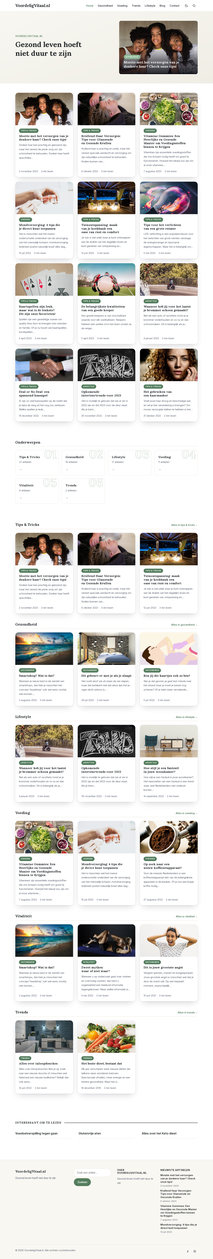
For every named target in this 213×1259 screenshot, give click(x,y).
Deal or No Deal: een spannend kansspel (34, 393)
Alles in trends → (188, 1012)
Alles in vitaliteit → (187, 916)
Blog (162, 5)
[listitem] (188, 1251)
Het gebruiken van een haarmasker (158, 393)
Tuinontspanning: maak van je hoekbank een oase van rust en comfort (100, 228)
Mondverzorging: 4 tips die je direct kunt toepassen (39, 226)
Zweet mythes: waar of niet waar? (95, 969)
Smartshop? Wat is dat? (36, 676)
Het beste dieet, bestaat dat (101, 1063)
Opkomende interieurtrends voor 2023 (101, 393)
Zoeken (82, 1182)
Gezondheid (105, 5)
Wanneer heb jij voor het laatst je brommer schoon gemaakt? (167, 308)
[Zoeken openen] (194, 5)
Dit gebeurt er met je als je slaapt (106, 676)
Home (89, 5)
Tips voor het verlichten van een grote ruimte (162, 226)
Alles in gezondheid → (184, 624)
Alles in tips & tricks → (184, 525)
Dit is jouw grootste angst (163, 967)
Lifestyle (150, 5)
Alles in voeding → (187, 813)
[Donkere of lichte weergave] (186, 5)
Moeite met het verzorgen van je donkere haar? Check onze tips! (151, 64)
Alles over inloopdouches (38, 1063)
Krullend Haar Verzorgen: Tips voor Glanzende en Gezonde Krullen (101, 139)
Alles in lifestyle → (187, 717)
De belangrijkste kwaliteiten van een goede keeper (103, 308)
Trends (136, 5)
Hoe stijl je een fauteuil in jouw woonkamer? (161, 770)
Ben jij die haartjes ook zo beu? (167, 676)
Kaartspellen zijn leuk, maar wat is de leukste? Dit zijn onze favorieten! (37, 310)
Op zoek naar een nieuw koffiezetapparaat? (163, 866)
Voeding (122, 5)
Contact (174, 5)
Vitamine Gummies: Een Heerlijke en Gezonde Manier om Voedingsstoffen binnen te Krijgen (165, 141)
